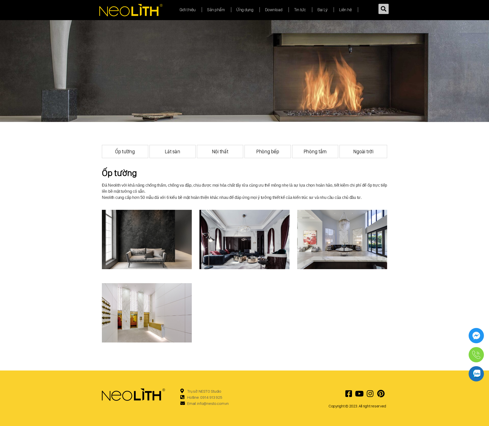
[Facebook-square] (348, 393)
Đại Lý (322, 9)
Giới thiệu (188, 9)
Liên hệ (345, 9)
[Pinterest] (380, 393)
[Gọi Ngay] (476, 354)
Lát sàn (172, 151)
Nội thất (220, 151)
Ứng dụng (244, 9)
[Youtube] (359, 393)
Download (273, 9)
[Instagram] (370, 393)
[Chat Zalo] (476, 373)
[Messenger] (476, 335)
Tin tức (300, 9)
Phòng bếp (267, 151)
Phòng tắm (315, 151)
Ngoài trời (363, 151)
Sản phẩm (216, 9)
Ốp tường (125, 151)
